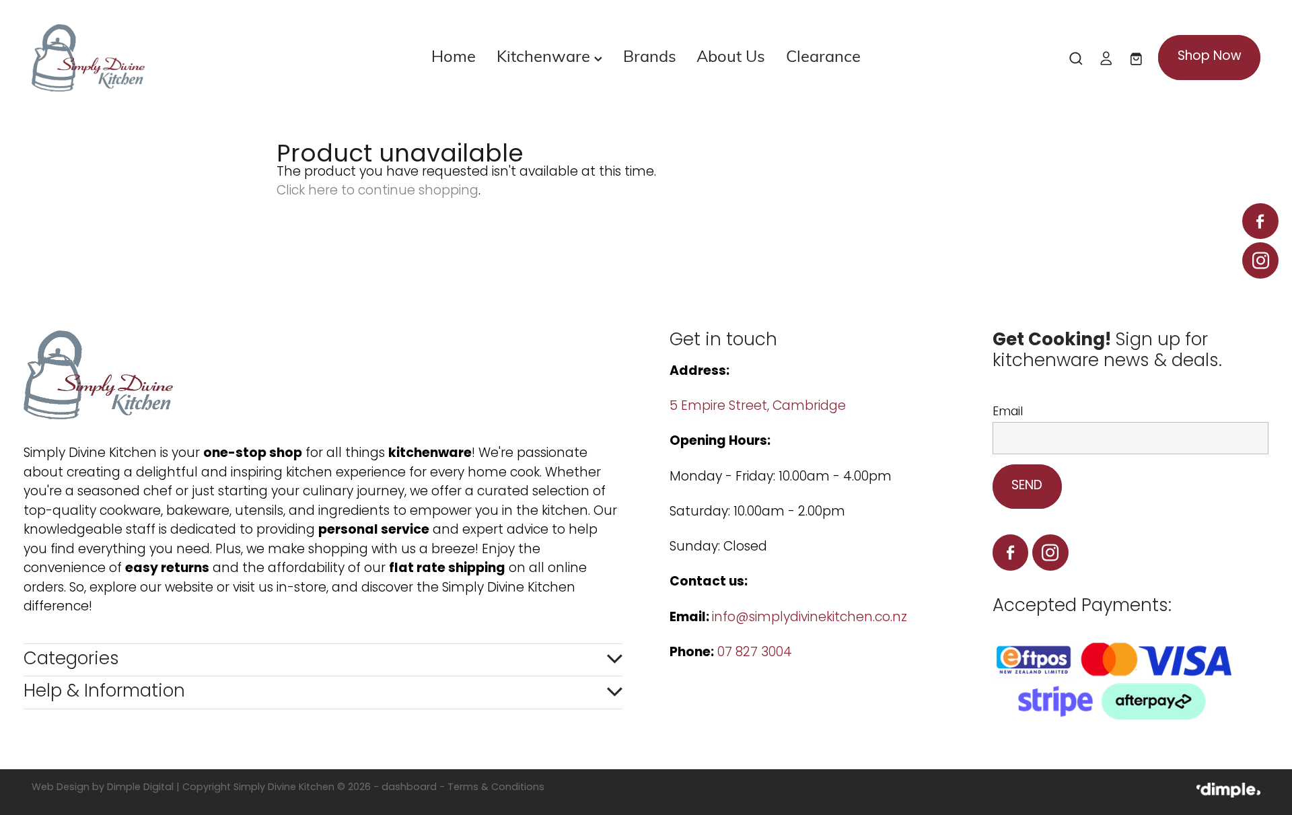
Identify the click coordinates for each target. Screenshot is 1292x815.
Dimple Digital (140, 787)
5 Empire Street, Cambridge (759, 406)
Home (453, 55)
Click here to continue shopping (377, 191)
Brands (649, 55)
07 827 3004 (754, 653)
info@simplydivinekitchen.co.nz (809, 618)
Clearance (823, 55)
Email (1008, 412)
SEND (1026, 486)
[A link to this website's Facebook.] (1260, 221)
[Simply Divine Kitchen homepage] (154, 58)
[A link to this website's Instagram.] (1260, 260)
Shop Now (1210, 56)
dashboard (409, 787)
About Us (730, 55)
